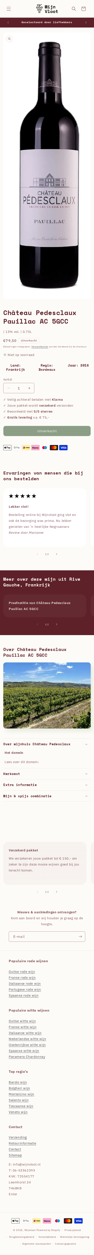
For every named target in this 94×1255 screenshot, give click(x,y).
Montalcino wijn (21, 1094)
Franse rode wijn (22, 977)
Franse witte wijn (23, 1027)
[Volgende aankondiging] (86, 22)
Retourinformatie (22, 1143)
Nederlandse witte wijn (27, 1039)
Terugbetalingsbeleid (21, 1236)
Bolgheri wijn (19, 1088)
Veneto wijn (18, 1112)
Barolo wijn (18, 1082)
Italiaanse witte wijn (25, 1033)
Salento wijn (19, 1100)
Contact (15, 1149)
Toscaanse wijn (21, 1106)
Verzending (18, 1137)
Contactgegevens (65, 1243)
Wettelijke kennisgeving (74, 1236)
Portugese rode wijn (25, 989)
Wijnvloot (30, 1230)
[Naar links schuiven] (37, 554)
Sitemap (15, 1155)
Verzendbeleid (47, 1236)
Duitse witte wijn (22, 1021)
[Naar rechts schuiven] (56, 554)
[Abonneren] (80, 936)
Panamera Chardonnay (27, 1057)
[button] (9, 9)
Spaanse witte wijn (24, 1051)
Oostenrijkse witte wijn (27, 1045)
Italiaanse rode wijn (25, 983)
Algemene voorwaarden (36, 1243)
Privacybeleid (72, 1230)
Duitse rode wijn (22, 972)
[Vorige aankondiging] (8, 22)
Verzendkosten (39, 346)
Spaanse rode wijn (23, 995)
